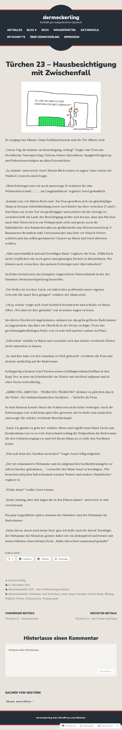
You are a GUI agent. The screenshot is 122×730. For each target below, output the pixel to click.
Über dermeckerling (44, 37)
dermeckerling (61, 17)
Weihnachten (33, 598)
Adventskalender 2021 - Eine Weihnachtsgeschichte (38, 589)
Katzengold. (90, 30)
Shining (109, 594)
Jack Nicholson (51, 594)
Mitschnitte (16, 37)
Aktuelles (14, 30)
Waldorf (10, 598)
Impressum (71, 37)
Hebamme (35, 594)
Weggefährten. (64, 30)
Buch (45, 30)
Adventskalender (18, 594)
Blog (30, 30)
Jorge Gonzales (78, 594)
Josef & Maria (95, 594)
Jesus (64, 594)
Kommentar (105, 671)
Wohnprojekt (50, 598)
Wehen (20, 598)
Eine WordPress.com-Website (69, 717)
